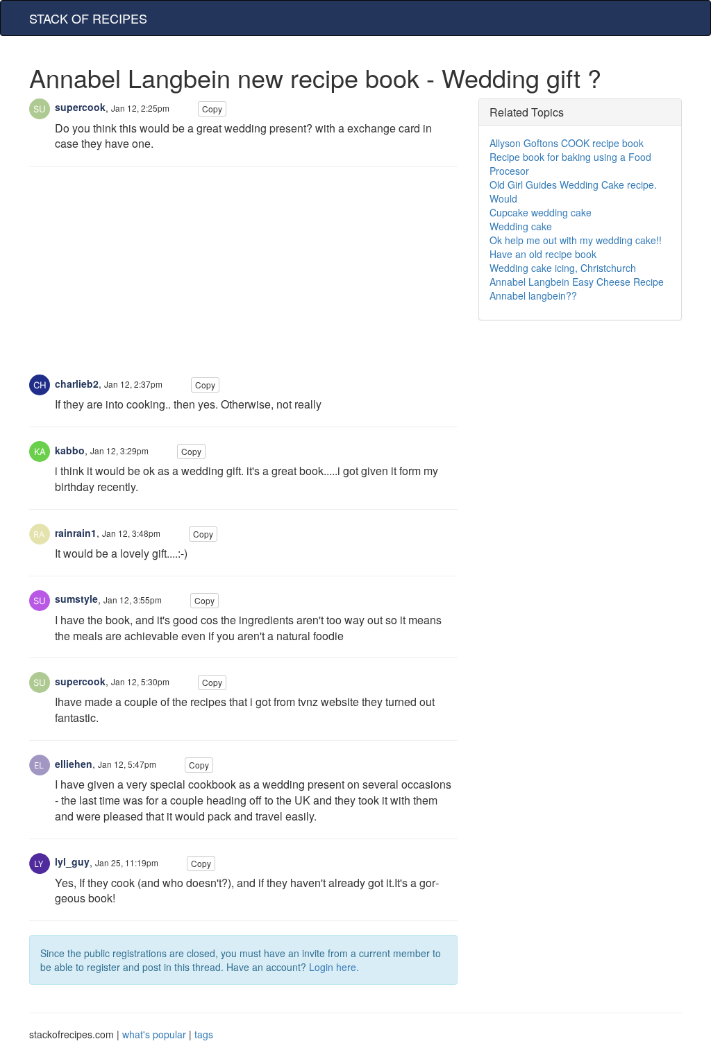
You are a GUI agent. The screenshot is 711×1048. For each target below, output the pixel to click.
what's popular (154, 1034)
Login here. (334, 967)
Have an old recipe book (543, 254)
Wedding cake (521, 226)
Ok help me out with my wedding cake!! (576, 240)
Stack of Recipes (88, 18)
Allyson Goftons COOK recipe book (567, 143)
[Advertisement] (243, 277)
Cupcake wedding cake (541, 212)
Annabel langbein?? (533, 295)
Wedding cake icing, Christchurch (563, 268)
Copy (212, 108)
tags (203, 1034)
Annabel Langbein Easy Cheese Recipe (577, 282)
